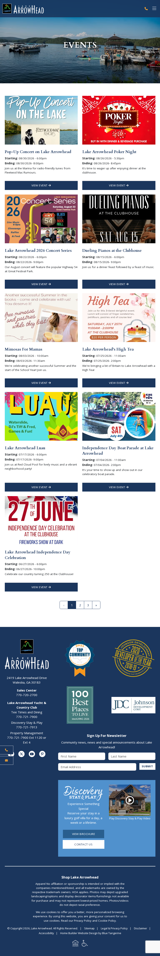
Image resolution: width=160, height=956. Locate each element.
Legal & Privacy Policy (114, 928)
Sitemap (89, 928)
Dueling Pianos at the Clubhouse (112, 250)
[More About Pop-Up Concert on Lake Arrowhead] (41, 120)
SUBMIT (147, 766)
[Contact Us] (6, 760)
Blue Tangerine (111, 933)
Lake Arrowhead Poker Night (109, 152)
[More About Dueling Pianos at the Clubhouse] (118, 218)
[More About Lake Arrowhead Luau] (41, 416)
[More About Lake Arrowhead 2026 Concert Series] (41, 218)
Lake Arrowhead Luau (25, 448)
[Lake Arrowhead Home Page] (71, 8)
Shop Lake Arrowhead (80, 877)
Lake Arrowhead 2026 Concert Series (38, 250)
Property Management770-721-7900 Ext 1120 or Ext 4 (26, 737)
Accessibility (46, 933)
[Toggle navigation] (154, 8)
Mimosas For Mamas (23, 349)
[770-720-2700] (146, 8)
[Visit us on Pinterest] (42, 754)
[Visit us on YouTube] (32, 754)
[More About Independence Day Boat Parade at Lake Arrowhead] (118, 416)
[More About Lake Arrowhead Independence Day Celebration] (41, 520)
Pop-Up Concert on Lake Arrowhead (38, 152)
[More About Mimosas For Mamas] (41, 317)
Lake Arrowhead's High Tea (108, 349)
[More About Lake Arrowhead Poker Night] (118, 120)
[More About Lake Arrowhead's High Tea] (118, 317)
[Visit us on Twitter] (21, 754)
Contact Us (83, 844)
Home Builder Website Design (79, 933)
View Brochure (83, 834)
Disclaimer (140, 928)
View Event (40, 185)
